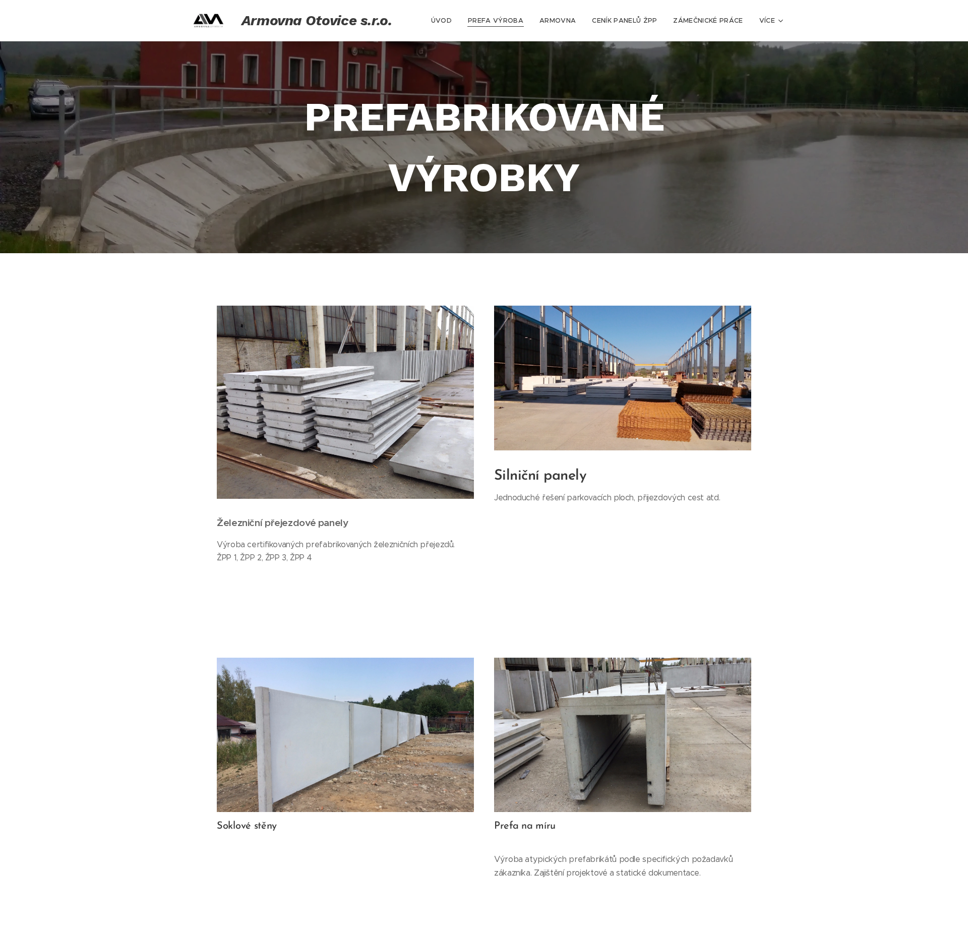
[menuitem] (444, 20)
